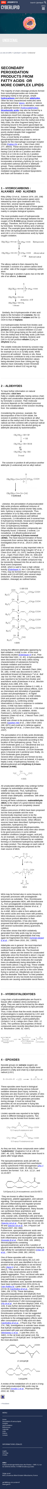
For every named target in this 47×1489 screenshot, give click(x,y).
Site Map (5, 1453)
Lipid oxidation (7, 1425)
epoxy (22, 103)
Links (4, 1431)
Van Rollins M (8, 1286)
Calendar (5, 1429)
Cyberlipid (10, 7)
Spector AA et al (9, 1223)
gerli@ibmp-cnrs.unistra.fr (11, 1482)
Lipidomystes (12, 2)
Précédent (5, 1404)
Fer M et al (6, 1303)
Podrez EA (12, 144)
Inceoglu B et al (9, 1240)
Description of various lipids (11, 1421)
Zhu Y (40, 1166)
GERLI (3, 2)
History (4, 1433)
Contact (5, 1435)
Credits (4, 1455)
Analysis (5, 1423)
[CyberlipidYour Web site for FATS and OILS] (13, 1470)
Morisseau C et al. (10, 1333)
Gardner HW (14, 723)
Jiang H (9, 1267)
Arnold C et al (17, 1388)
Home (4, 1419)
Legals (4, 1451)
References (6, 1427)
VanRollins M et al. (18, 1289)
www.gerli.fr (6, 1484)
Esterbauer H (14, 569)
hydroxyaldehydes (29, 108)
